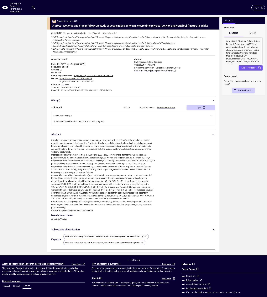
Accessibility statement (196, 284)
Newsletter (191, 276)
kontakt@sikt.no (233, 292)
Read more (76, 264)
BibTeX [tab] (253, 33)
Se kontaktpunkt (244, 90)
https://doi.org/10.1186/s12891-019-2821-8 (93, 75)
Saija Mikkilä (56, 33)
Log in (256, 7)
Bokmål (6, 286)
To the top (135, 260)
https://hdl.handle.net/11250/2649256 (77, 81)
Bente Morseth (108, 33)
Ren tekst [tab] (233, 33)
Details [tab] (229, 20)
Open (199, 107)
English (27, 286)
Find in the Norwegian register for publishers (153, 71)
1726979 (65, 84)
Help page (186, 264)
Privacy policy (192, 280)
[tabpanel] (243, 50)
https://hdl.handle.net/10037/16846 (76, 78)
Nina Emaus (93, 33)
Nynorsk (16, 286)
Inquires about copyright (197, 288)
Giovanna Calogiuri (75, 33)
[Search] (33, 7)
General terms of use (166, 107)
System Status (188, 269)
